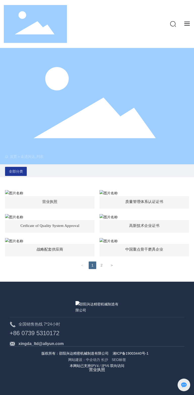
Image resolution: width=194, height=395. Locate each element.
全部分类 (16, 171)
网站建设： (77, 360)
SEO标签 (119, 360)
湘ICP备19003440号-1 (131, 353)
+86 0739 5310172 (34, 333)
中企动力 (93, 360)
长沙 (106, 360)
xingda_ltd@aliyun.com (41, 343)
